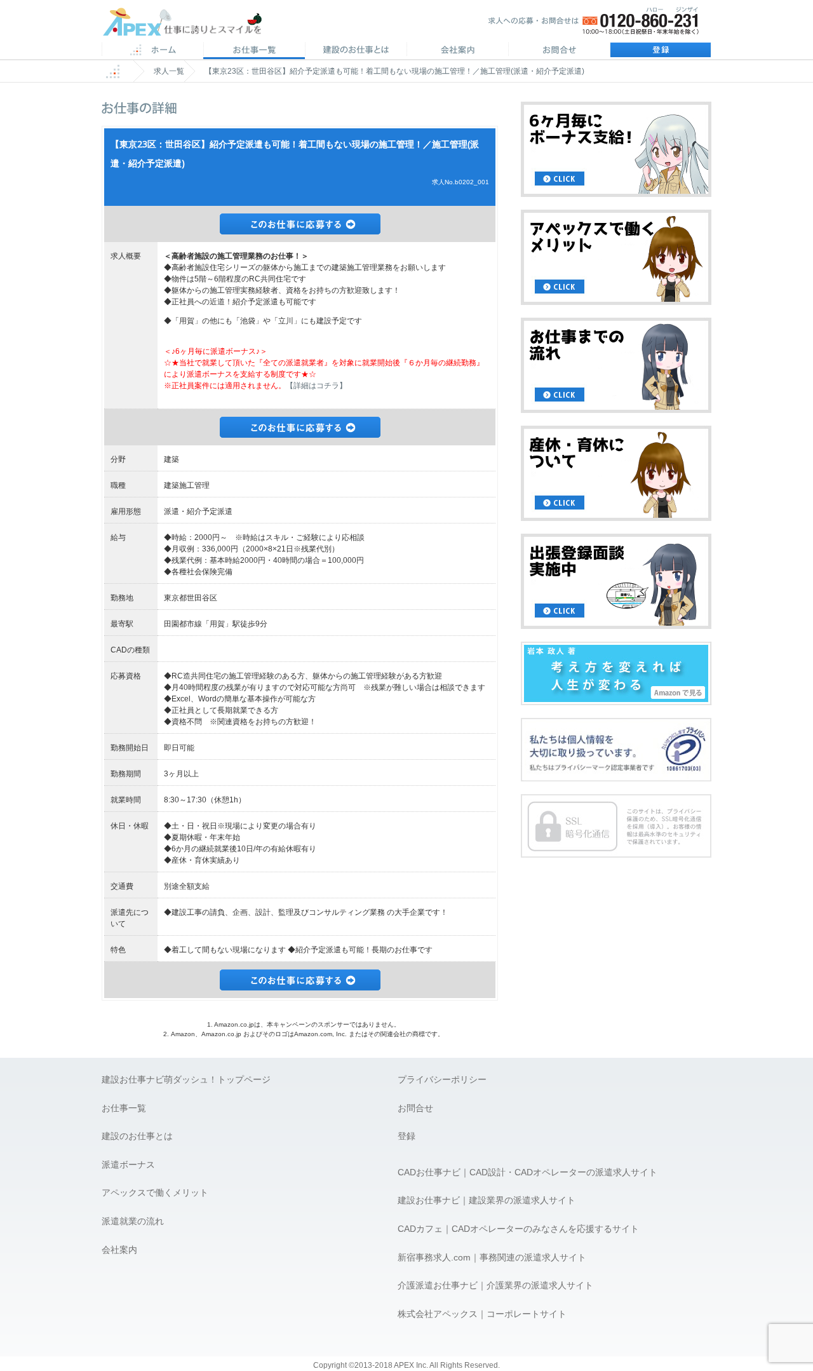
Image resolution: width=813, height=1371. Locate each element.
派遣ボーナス (128, 1164)
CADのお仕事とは (355, 51)
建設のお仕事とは (137, 1136)
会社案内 (457, 51)
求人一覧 (169, 71)
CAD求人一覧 (254, 51)
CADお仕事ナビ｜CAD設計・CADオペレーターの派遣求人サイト (527, 1172)
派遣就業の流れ (133, 1221)
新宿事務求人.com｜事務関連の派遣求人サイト (492, 1257)
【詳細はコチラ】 (316, 385)
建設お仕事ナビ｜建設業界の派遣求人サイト (486, 1200)
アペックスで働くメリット (155, 1192)
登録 (660, 51)
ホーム (152, 51)
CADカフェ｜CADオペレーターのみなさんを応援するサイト (518, 1229)
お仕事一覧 (124, 1108)
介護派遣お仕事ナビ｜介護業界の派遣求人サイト (495, 1285)
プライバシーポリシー (442, 1079)
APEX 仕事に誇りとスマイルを (191, 24)
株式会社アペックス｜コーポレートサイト (482, 1314)
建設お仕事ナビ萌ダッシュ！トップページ (186, 1079)
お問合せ (559, 51)
